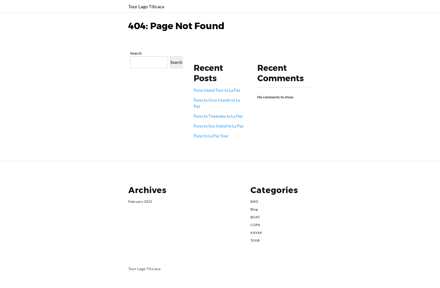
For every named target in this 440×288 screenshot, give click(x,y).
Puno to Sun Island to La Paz (218, 125)
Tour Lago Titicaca (146, 6)
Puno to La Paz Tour (211, 135)
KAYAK (256, 233)
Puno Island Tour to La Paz (217, 90)
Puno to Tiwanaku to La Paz (218, 116)
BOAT (255, 217)
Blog (254, 209)
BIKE (254, 201)
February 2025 (140, 201)
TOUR (255, 240)
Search (136, 53)
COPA (255, 225)
